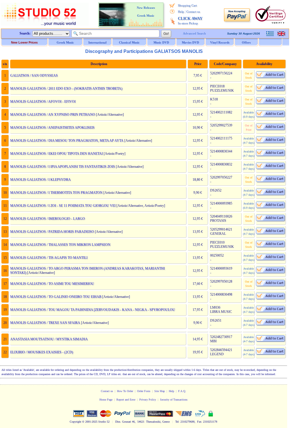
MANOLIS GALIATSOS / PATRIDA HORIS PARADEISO (52, 232)
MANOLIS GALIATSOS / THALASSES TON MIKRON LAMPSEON (60, 245)
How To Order (125, 391)
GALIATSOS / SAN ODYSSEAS (34, 76)
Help (181, 11)
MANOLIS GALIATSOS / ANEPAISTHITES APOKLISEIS (52, 128)
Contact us (193, 11)
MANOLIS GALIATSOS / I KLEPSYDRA (40, 180)
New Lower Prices (24, 42)
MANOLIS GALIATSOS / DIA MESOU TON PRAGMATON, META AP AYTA (66, 141)
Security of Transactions (173, 399)
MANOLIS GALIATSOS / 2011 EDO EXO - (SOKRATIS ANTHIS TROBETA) (66, 89)
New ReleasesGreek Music (146, 11)
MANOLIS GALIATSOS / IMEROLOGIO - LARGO (47, 219)
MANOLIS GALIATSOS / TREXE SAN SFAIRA (45, 323)
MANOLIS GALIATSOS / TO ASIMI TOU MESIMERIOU (52, 284)
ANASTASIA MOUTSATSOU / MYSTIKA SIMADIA (49, 339)
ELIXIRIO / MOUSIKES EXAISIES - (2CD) (41, 352)
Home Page (105, 399)
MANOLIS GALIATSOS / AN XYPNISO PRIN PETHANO (52, 115)
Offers (246, 42)
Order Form (143, 391)
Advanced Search (194, 33)
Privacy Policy (147, 399)
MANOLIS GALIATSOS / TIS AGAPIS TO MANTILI (49, 258)
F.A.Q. (182, 391)
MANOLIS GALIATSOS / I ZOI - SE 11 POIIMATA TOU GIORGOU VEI (63, 206)
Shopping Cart (187, 5)
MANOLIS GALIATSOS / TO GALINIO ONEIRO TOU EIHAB (55, 297)
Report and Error (125, 399)
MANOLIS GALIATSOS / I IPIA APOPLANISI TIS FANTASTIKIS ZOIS (62, 167)
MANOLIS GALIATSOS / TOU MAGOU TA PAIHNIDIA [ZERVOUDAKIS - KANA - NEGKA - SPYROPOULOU (92, 310)
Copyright (75, 421)
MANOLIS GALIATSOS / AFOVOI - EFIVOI (43, 102)
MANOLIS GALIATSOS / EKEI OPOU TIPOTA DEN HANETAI (56, 154)
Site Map (159, 391)
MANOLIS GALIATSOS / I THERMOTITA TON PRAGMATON (56, 193)
